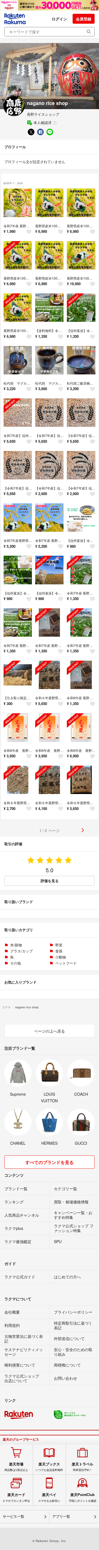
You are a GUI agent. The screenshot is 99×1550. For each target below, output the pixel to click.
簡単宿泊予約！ (82, 1466)
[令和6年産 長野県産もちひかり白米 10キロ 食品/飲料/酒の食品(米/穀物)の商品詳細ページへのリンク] (81, 727)
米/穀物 (16, 944)
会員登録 (83, 18)
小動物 (60, 957)
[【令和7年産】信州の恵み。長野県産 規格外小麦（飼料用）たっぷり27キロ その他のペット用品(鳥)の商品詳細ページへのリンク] (81, 412)
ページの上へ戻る (49, 1031)
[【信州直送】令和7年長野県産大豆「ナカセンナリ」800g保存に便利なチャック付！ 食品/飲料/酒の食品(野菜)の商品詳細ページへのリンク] (81, 517)
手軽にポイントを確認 (82, 1497)
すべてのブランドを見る (49, 1162)
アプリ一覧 (61, 1516)
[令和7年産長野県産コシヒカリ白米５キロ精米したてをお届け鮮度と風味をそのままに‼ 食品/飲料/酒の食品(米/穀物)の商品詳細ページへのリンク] (18, 517)
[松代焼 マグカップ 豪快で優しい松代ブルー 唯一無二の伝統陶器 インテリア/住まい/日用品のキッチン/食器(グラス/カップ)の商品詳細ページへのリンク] (18, 360)
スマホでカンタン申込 (16, 1497)
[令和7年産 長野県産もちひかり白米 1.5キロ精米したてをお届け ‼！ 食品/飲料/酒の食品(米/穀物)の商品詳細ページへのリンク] (18, 202)
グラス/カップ (21, 951)
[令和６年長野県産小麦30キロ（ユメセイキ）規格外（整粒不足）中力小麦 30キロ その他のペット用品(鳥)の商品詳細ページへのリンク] (81, 780)
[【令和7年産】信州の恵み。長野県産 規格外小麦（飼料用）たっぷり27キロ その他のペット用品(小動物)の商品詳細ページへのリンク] (49, 412)
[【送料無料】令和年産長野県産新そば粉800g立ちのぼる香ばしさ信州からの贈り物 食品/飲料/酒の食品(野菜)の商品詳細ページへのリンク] (49, 307)
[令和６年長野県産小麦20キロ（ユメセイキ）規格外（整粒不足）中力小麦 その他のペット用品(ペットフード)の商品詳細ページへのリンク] (49, 780)
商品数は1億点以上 (16, 1466)
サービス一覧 (13, 1516)
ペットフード (66, 963)
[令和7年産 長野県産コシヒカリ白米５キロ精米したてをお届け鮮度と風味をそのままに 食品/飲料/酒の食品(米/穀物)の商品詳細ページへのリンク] (49, 517)
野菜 (58, 944)
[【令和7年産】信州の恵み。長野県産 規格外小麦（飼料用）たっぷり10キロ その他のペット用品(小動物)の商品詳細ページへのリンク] (49, 465)
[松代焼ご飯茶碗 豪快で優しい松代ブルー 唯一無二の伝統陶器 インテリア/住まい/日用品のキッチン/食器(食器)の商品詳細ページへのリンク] (81, 360)
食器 (58, 951)
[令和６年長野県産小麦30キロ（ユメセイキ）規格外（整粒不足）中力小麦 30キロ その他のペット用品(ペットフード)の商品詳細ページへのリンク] (49, 675)
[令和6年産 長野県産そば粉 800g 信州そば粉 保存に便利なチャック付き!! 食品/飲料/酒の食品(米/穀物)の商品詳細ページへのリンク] (81, 675)
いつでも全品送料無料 (49, 1466)
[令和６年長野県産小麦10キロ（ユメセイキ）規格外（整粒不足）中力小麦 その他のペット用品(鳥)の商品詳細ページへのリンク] (18, 780)
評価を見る (50, 880)
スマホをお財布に (49, 1497)
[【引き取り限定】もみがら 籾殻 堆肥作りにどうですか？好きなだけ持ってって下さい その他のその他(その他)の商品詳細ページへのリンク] (18, 675)
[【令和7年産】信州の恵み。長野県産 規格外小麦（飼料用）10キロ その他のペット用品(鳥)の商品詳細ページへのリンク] (81, 465)
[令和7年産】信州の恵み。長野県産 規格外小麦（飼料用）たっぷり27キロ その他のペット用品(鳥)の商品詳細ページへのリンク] (18, 412)
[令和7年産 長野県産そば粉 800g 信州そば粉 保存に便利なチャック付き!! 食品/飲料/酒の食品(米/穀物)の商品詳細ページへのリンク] (81, 570)
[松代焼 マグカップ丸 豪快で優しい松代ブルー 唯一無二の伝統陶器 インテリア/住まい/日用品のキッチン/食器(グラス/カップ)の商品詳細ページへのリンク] (49, 360)
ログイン (59, 18)
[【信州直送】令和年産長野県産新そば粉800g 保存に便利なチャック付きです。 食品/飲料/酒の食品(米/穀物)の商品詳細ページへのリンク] (81, 307)
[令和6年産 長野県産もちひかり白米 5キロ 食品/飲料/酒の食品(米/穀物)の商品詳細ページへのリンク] (18, 727)
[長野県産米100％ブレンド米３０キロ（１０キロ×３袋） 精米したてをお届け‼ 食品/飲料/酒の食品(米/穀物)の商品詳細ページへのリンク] (81, 255)
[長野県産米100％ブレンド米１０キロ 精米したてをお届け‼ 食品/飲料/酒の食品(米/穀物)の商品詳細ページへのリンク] (49, 202)
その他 (15, 963)
